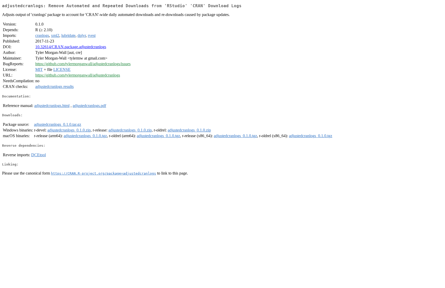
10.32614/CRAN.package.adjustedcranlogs (70, 47)
